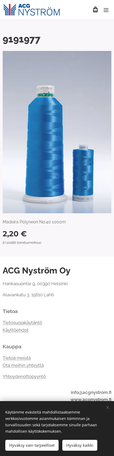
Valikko (106, 10)
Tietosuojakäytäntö (22, 322)
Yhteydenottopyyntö (24, 376)
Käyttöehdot (16, 330)
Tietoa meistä (17, 358)
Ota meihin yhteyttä (23, 365)
